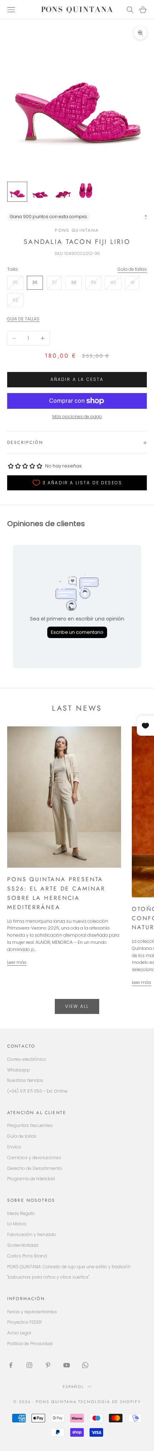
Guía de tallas (132, 269)
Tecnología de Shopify (109, 1402)
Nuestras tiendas (25, 1080)
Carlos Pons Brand (27, 1256)
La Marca (16, 1224)
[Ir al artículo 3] (63, 192)
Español (74, 1386)
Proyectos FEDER (24, 1322)
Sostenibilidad (22, 1245)
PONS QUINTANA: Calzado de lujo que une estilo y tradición (69, 1267)
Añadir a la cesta (77, 379)
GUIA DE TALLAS (23, 319)
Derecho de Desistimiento (34, 1168)
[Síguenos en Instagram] (29, 1365)
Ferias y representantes (32, 1312)
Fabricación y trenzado (31, 1234)
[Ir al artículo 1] (17, 192)
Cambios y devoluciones (34, 1158)
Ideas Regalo (21, 1213)
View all (77, 1006)
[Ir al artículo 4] (86, 192)
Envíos (14, 1147)
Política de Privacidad (30, 1343)
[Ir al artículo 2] (40, 192)
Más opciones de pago (77, 416)
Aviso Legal (19, 1333)
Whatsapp (18, 1070)
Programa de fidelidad (31, 1179)
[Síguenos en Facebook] (10, 1365)
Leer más (17, 962)
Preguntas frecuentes (30, 1125)
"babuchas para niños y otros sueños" (48, 1277)
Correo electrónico (26, 1059)
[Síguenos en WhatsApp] (85, 1365)
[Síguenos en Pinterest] (48, 1365)
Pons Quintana (77, 230)
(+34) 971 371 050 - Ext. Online (37, 1091)
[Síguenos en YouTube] (66, 1365)
